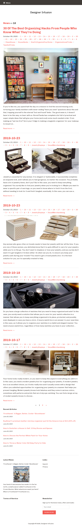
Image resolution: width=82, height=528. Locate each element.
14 (44, 36)
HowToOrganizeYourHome (41, 42)
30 (53, 39)
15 (49, 36)
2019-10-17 (11, 340)
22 (11, 39)
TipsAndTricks (9, 45)
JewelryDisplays (38, 145)
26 (30, 39)
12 (35, 36)
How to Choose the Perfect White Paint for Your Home (25, 436)
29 (45, 39)
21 (6, 39)
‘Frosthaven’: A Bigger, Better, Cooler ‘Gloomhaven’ (24, 414)
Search (45, 464)
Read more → (8, 128)
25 (26, 39)
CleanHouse (10, 42)
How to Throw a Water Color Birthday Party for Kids (24, 443)
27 (35, 39)
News (6, 23)
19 (68, 36)
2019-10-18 (11, 273)
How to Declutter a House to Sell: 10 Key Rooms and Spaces (27, 428)
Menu (8, 3)
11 (30, 36)
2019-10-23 (11, 138)
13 (39, 36)
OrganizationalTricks (63, 42)
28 (40, 39)
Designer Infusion (47, 523)
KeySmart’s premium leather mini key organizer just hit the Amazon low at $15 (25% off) (39, 421)
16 (54, 36)
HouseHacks (23, 42)
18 (63, 36)
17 (59, 36)
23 (16, 39)
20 (77, 36)
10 (25, 36)
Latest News (8, 460)
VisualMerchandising (56, 145)
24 (21, 39)
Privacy (45, 467)
